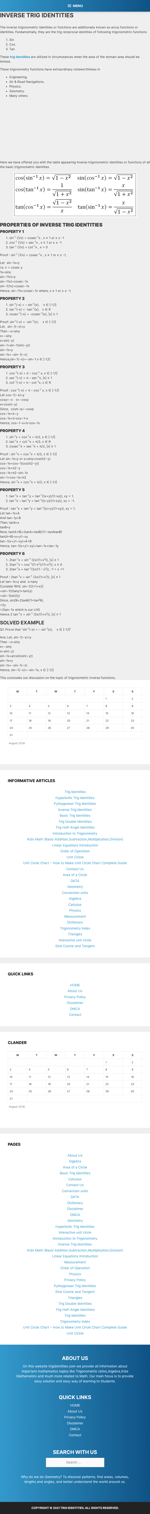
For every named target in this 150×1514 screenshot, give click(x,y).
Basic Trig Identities (75, 815)
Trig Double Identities (75, 822)
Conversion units (75, 893)
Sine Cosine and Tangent (75, 946)
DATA (75, 881)
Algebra (75, 899)
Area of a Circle (75, 875)
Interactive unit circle (75, 940)
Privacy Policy (75, 997)
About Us (75, 991)
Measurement (75, 916)
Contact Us (75, 869)
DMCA (75, 1009)
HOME (75, 985)
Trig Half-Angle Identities (75, 827)
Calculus (75, 905)
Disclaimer (75, 1003)
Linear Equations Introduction (75, 845)
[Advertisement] (75, 128)
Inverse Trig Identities (75, 810)
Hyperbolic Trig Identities (75, 798)
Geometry (75, 887)
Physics (75, 910)
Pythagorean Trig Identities (75, 804)
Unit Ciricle (75, 857)
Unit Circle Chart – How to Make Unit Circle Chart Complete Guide (75, 863)
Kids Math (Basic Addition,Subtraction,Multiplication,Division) (75, 839)
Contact (75, 1015)
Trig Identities (75, 792)
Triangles (75, 934)
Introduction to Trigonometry (75, 833)
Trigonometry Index (75, 928)
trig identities (20, 57)
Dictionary (75, 922)
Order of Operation (75, 851)
